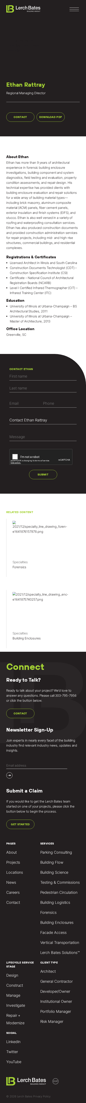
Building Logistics (55, 902)
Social (11, 1033)
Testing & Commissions (60, 882)
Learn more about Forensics (43, 550)
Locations (14, 872)
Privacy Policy (42, 1096)
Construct (14, 985)
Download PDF (50, 117)
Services (47, 844)
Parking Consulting (56, 852)
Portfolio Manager (55, 1011)
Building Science (54, 872)
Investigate (15, 1005)
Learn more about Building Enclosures (43, 621)
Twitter (12, 1052)
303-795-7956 (65, 695)
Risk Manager (51, 1021)
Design (12, 975)
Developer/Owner (55, 991)
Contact (20, 117)
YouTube (13, 1062)
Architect (48, 971)
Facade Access (53, 932)
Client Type (49, 963)
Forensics (48, 912)
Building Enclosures (57, 922)
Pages (11, 844)
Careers (12, 892)
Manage (13, 995)
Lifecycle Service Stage (20, 965)
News (11, 882)
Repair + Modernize (15, 1019)
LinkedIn (13, 1042)
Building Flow (51, 862)
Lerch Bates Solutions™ (60, 952)
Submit (43, 474)
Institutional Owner (56, 1001)
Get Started (20, 824)
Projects (13, 862)
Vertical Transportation (59, 942)
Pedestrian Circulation (58, 892)
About (11, 852)
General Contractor (56, 981)
